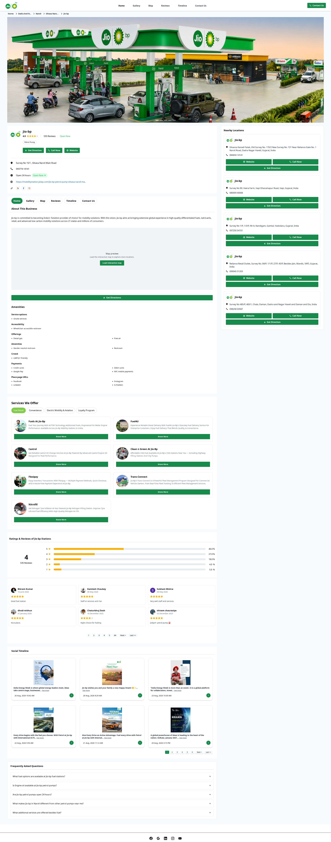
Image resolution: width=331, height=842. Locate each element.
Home (121, 5)
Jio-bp (66, 13)
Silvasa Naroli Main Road (52, 13)
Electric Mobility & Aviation (60, 410)
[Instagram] (172, 838)
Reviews (165, 5)
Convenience (35, 410)
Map (150, 5)
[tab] (16, 201)
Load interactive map (112, 263)
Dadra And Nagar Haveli (24, 13)
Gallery (136, 5)
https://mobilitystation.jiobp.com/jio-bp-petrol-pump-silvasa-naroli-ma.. (51, 181)
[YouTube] (180, 838)
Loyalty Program (86, 410)
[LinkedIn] (165, 838)
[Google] (158, 838)
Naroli (38, 13)
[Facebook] (151, 838)
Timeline (182, 5)
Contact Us (200, 5)
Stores (11, 13)
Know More (61, 436)
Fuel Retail (19, 410)
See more (45, 691)
